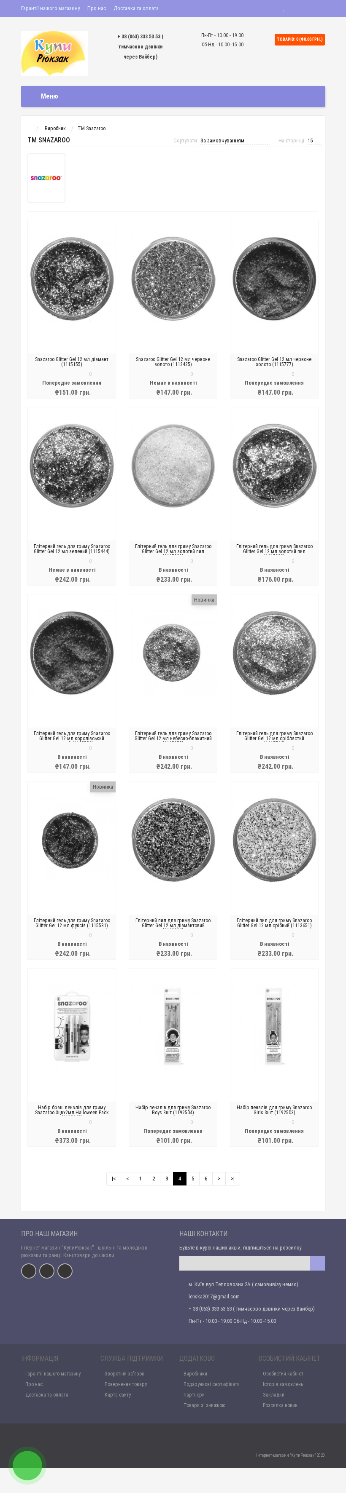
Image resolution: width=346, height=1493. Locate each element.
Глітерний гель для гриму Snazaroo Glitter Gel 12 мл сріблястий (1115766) (274, 738)
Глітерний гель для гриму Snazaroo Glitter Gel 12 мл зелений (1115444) (72, 549)
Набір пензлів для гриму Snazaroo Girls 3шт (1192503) (274, 1110)
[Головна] (29, 128)
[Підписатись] (317, 1263)
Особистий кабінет (283, 1374)
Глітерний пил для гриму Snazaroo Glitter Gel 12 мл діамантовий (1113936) (173, 925)
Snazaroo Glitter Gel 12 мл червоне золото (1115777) (274, 362)
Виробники (195, 1374)
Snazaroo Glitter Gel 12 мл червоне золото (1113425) (173, 362)
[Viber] (65, 1271)
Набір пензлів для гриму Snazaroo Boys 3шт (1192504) (173, 1110)
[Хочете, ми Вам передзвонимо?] (27, 1466)
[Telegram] (46, 1271)
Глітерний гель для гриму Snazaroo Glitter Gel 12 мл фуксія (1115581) (72, 923)
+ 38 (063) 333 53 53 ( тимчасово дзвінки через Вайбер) (140, 47)
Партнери (194, 1395)
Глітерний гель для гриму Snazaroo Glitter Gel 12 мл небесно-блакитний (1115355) (173, 738)
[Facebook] (28, 1271)
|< (114, 1178)
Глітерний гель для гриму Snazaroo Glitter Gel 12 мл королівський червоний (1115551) (72, 738)
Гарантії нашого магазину (50, 8)
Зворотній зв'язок (124, 1374)
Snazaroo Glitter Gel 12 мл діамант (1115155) (71, 362)
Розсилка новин (280, 1405)
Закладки (273, 1395)
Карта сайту (118, 1395)
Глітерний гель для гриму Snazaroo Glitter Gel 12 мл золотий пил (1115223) (173, 551)
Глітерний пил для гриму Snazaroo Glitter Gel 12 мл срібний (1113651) (274, 923)
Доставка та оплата (136, 8)
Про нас (96, 8)
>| (233, 1178)
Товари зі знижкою (204, 1405)
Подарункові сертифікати (212, 1384)
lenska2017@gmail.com (214, 1296)
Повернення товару (126, 1384)
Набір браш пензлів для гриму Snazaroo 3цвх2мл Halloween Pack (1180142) (72, 1112)
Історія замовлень (283, 1384)
